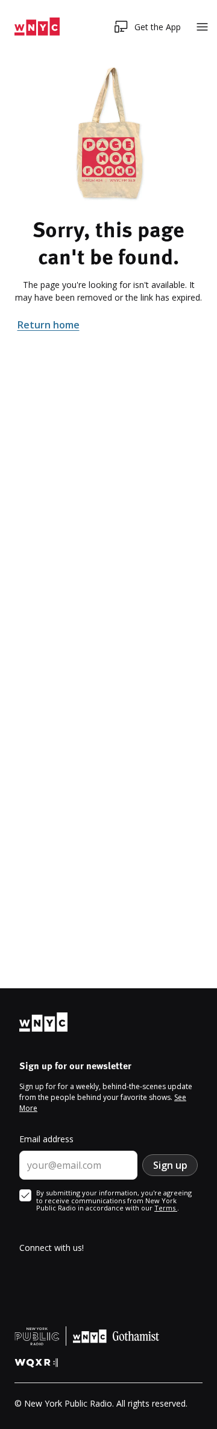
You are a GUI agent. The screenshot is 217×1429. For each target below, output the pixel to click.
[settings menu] (202, 27)
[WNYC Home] (37, 27)
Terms (165, 1207)
